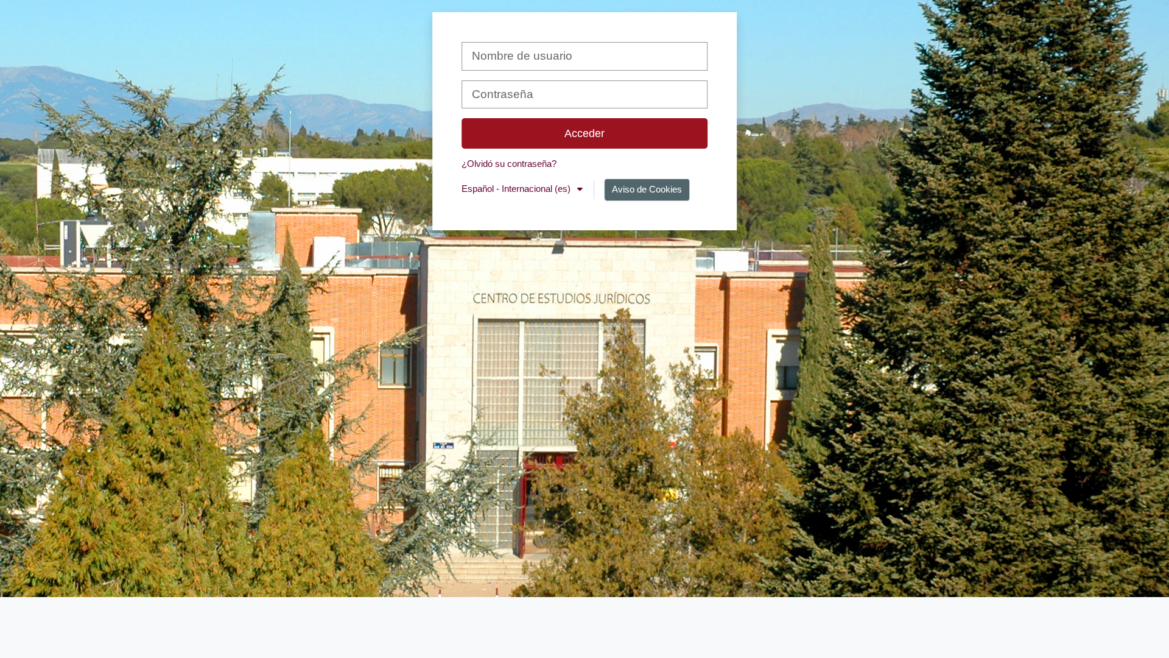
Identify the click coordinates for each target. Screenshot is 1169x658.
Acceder (584, 133)
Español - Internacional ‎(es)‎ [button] (517, 188)
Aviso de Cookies (647, 189)
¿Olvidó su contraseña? (509, 163)
